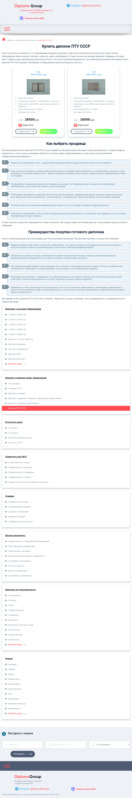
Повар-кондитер (16, 610)
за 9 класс (13, 428)
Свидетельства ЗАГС (16, 457)
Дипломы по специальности (20, 590)
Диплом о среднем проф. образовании (26, 378)
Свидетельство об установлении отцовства (28, 482)
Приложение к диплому (19, 551)
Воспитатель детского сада (20, 625)
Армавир (12, 664)
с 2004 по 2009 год (17, 329)
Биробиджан (14, 684)
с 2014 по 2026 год (17, 315)
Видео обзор (28, 125)
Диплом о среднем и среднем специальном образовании (34, 398)
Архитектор (13, 640)
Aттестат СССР (15, 443)
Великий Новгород (17, 704)
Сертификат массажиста (19, 561)
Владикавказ (14, 709)
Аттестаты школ (14, 422)
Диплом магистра (16, 359)
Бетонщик (13, 620)
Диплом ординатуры (18, 571)
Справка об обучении (18, 512)
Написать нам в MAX (34, 18)
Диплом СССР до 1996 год (20, 339)
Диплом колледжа (16, 393)
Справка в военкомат (18, 502)
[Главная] (3, 39)
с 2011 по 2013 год (16, 320)
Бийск (11, 674)
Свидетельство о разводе (20, 467)
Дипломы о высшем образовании (23, 309)
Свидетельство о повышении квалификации (28, 541)
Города (9, 659)
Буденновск (13, 699)
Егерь (10, 605)
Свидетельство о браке (19, 462)
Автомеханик (14, 595)
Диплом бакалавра (17, 344)
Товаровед (13, 615)
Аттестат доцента (16, 566)
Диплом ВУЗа (14, 354)
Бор (10, 694)
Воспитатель (14, 630)
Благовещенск (14, 689)
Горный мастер (15, 635)
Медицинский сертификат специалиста (26, 556)
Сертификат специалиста (20, 576)
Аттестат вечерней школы (20, 438)
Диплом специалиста (18, 349)
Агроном (12, 600)
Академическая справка (19, 507)
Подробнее (24, 131)
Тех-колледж (14, 384)
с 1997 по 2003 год (17, 334)
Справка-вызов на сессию (20, 522)
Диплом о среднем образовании (23, 403)
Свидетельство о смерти (19, 477)
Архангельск (14, 679)
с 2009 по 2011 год (17, 325)
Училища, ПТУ (14, 389)
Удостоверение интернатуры (21, 546)
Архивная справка (16, 517)
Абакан (11, 669)
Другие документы (15, 536)
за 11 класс (13, 433)
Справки (9, 496)
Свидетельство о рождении (21, 472)
